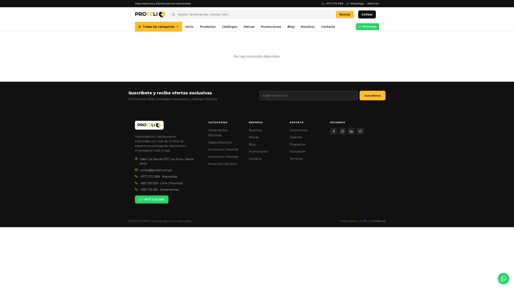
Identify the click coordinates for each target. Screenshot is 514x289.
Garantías (296, 137)
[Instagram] (342, 131)
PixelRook (379, 221)
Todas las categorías (158, 26)
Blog (291, 26)
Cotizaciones (298, 130)
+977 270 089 (334, 3)
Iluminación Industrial (223, 149)
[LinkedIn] (351, 131)
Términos (296, 159)
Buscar (345, 14)
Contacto (328, 26)
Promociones (271, 26)
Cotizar (367, 14)
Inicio (189, 26)
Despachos (297, 144)
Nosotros (308, 26)
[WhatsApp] (503, 278)
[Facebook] (333, 131)
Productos (208, 26)
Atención (373, 3)
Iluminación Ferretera (223, 157)
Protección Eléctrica (222, 164)
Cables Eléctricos (220, 142)
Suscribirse (372, 95)
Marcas (249, 26)
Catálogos (229, 26)
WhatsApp (357, 3)
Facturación (298, 151)
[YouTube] (360, 131)
